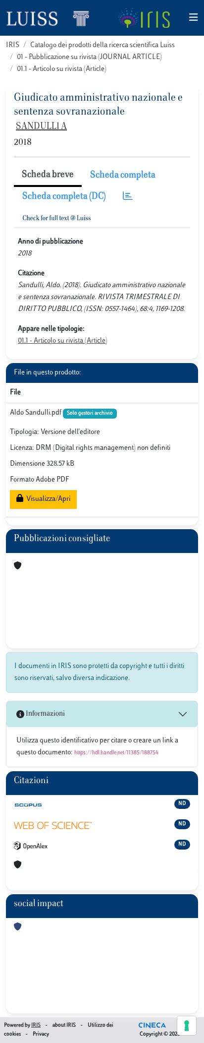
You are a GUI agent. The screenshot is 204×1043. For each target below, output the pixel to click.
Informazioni (44, 714)
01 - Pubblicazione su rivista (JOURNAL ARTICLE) (89, 57)
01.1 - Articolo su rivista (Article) (61, 69)
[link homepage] (52, 18)
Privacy (41, 1034)
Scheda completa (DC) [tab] (64, 196)
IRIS (12, 45)
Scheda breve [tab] (48, 175)
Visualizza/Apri (46, 499)
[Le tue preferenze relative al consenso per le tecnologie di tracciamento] (186, 1025)
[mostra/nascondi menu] (193, 18)
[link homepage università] (144, 18)
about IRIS (64, 1025)
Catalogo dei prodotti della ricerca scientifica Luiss (102, 45)
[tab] (127, 197)
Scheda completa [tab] (122, 175)
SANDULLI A (41, 127)
